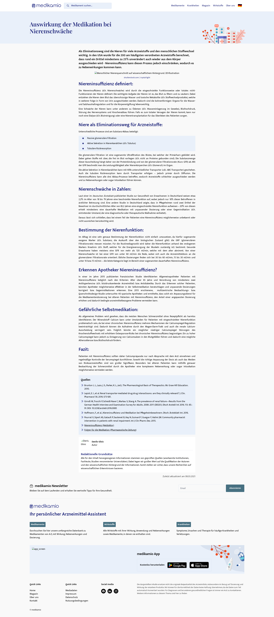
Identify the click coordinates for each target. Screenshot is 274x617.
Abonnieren (235, 488)
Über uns (230, 5)
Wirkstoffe (218, 5)
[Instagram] (116, 591)
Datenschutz (72, 597)
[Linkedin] (109, 591)
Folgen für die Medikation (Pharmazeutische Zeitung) (110, 430)
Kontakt (33, 601)
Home (32, 590)
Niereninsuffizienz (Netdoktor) (99, 425)
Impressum (71, 594)
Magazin (206, 5)
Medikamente (177, 5)
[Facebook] (103, 591)
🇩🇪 (240, 6)
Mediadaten (71, 590)
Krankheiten (193, 5)
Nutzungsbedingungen (77, 601)
